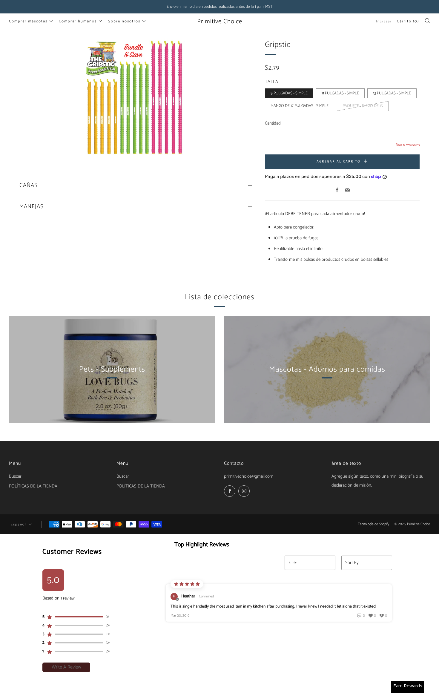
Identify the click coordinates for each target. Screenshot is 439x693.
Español (18, 524)
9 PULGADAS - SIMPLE (289, 93)
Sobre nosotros (124, 21)
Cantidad (273, 123)
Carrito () (408, 21)
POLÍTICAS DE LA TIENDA (33, 486)
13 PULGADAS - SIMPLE (392, 93)
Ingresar (384, 21)
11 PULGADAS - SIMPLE (340, 93)
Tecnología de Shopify (373, 524)
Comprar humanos (78, 21)
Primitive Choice (219, 21)
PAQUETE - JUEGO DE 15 (363, 105)
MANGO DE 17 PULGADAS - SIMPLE (300, 105)
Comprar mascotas (28, 21)
